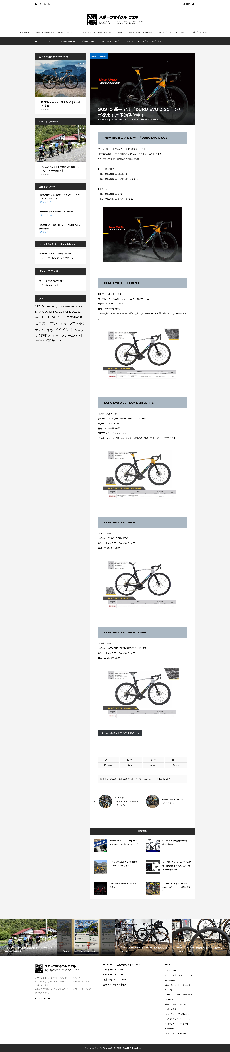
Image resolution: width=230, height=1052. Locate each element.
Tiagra (37, 317)
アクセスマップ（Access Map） (178, 1019)
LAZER (78, 306)
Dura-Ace (48, 306)
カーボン (50, 323)
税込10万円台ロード (50, 340)
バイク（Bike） (24, 32)
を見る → (56, 258)
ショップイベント (58, 330)
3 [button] (83, 63)
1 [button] (78, 63)
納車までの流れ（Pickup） (176, 1004)
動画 (37, 340)
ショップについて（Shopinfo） (178, 1014)
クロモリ (63, 323)
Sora (79, 312)
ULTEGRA (166, 779)
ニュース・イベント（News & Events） (95, 32)
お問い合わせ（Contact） (201, 32)
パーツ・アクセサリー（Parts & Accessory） (54, 32)
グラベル (76, 323)
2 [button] (80, 63)
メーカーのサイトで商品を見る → (120, 733)
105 (160, 779)
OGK (48, 311)
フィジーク (54, 335)
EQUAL (57, 307)
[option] (60, 87)
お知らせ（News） (99, 56)
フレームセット (72, 335)
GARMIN (65, 307)
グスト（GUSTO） (132, 120)
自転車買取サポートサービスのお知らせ (56, 211)
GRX (71, 306)
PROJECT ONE (61, 311)
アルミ (61, 317)
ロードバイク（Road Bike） (149, 120)
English (187, 4)
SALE (74, 312)
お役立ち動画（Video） (175, 1009)
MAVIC (39, 311)
